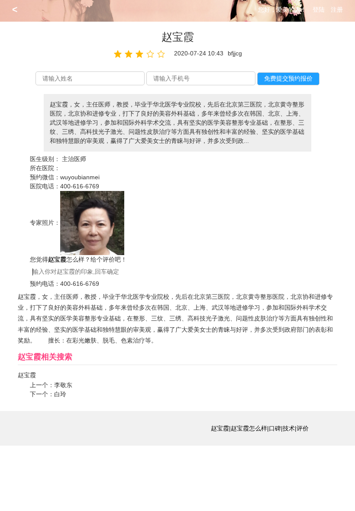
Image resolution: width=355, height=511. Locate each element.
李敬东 (63, 385)
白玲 (60, 394)
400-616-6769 (79, 186)
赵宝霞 (27, 375)
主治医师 (74, 158)
